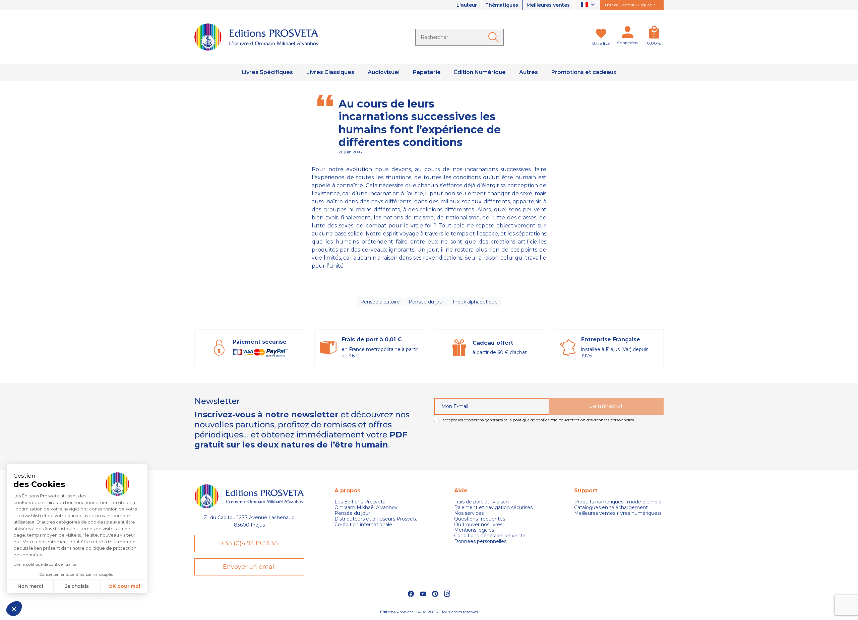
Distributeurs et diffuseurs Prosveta (376, 519)
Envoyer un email (249, 566)
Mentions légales (474, 530)
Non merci (30, 586)
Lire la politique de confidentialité (44, 564)
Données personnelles (480, 541)
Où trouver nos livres (478, 525)
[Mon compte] (627, 33)
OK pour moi (124, 586)
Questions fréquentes (479, 519)
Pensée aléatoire (380, 302)
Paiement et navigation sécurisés (493, 507)
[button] (14, 609)
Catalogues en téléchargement (611, 507)
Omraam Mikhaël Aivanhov (365, 507)
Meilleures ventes (548, 5)
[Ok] (494, 37)
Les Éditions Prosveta (359, 502)
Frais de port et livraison (481, 502)
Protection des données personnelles (599, 419)
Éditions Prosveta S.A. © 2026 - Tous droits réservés (429, 611)
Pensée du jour (426, 302)
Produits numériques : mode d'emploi (618, 502)
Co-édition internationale (363, 525)
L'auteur (466, 5)
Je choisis (77, 586)
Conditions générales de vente (490, 536)
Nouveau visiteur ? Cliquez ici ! (632, 5)
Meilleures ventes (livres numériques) (617, 513)
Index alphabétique (475, 302)
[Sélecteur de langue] (589, 5)
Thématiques (501, 5)
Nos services (469, 513)
